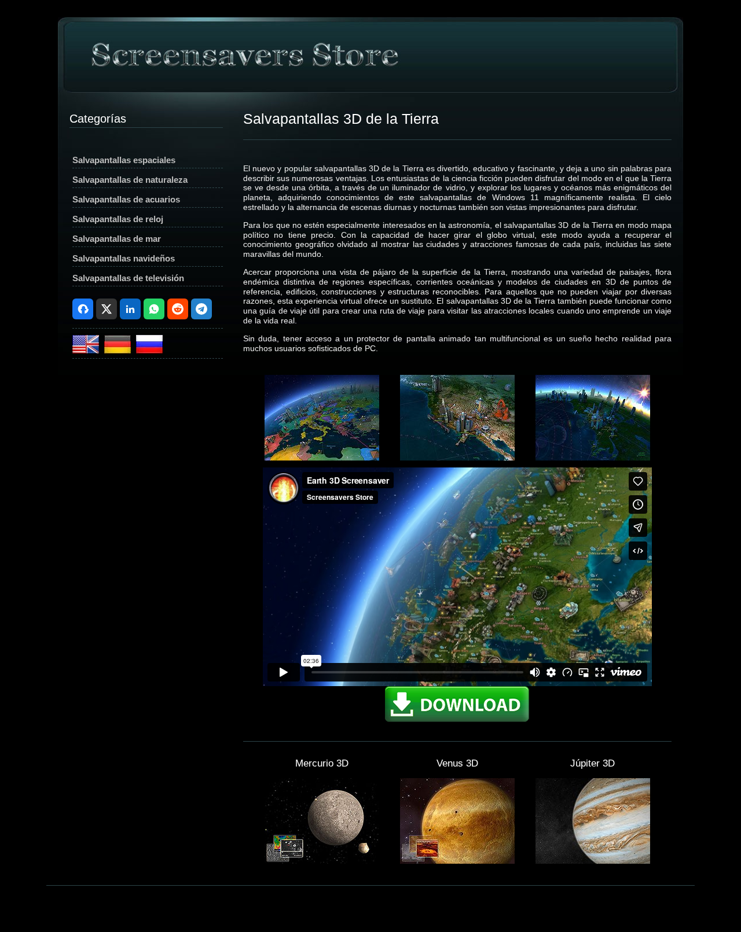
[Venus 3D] (457, 860)
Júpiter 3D (592, 763)
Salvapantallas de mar (116, 239)
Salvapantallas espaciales (123, 160)
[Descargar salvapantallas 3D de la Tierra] (457, 720)
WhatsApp (154, 309)
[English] (87, 350)
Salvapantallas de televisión (128, 278)
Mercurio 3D (322, 763)
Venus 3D (457, 763)
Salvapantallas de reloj (117, 219)
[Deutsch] (119, 350)
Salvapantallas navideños (123, 258)
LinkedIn (130, 309)
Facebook (82, 309)
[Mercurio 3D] (322, 860)
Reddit (177, 309)
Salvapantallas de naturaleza (130, 180)
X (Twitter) (106, 309)
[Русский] (149, 350)
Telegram (201, 309)
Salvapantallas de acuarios (126, 199)
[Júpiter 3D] (592, 860)
